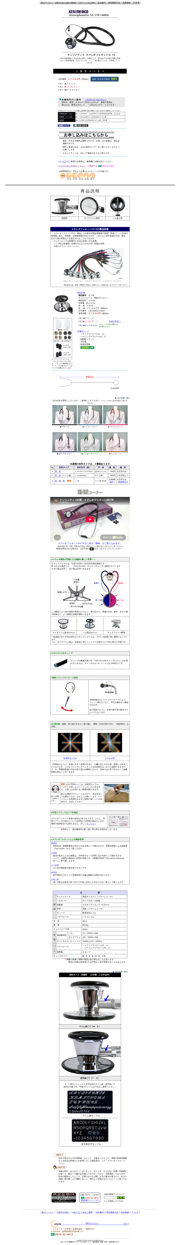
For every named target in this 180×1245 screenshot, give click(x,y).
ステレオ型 (110, 758)
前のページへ (92, 1223)
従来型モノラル (70, 758)
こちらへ (92, 824)
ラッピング (64, 161)
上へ (125, 1223)
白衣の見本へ (115, 321)
